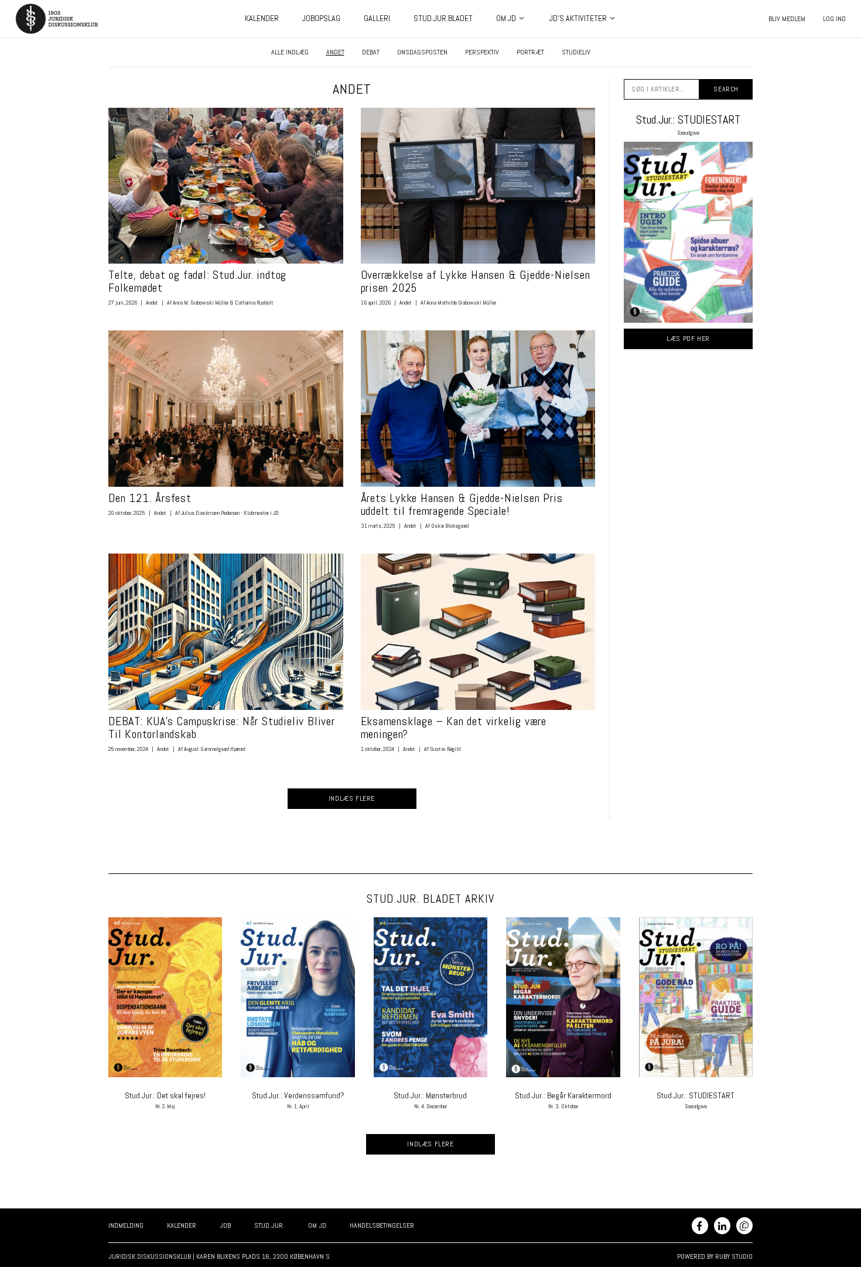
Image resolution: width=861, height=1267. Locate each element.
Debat (371, 52)
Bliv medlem (786, 18)
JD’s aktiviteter (578, 18)
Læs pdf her (688, 338)
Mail (744, 1224)
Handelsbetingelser (382, 1225)
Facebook (700, 1225)
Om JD (506, 18)
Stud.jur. (269, 1225)
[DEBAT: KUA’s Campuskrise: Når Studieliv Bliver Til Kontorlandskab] (225, 632)
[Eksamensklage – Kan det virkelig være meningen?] (478, 632)
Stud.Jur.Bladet (443, 18)
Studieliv (576, 52)
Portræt (530, 52)
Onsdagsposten (422, 52)
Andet (335, 52)
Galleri (377, 18)
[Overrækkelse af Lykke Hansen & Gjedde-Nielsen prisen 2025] (478, 186)
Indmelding (126, 1225)
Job (225, 1225)
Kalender (262, 18)
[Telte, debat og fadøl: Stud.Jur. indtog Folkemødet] (225, 186)
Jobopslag (321, 18)
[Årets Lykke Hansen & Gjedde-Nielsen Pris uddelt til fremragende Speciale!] (478, 408)
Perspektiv (482, 52)
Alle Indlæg (290, 52)
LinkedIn (722, 1225)
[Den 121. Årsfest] (225, 408)
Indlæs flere (352, 798)
